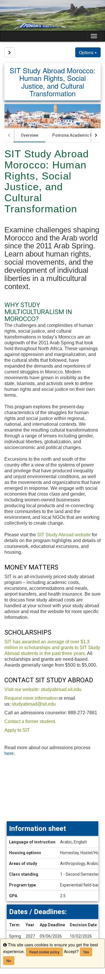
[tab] (29, 135)
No (8, 960)
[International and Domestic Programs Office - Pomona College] (52, 15)
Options (86, 52)
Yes (86, 951)
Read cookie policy (44, 951)
